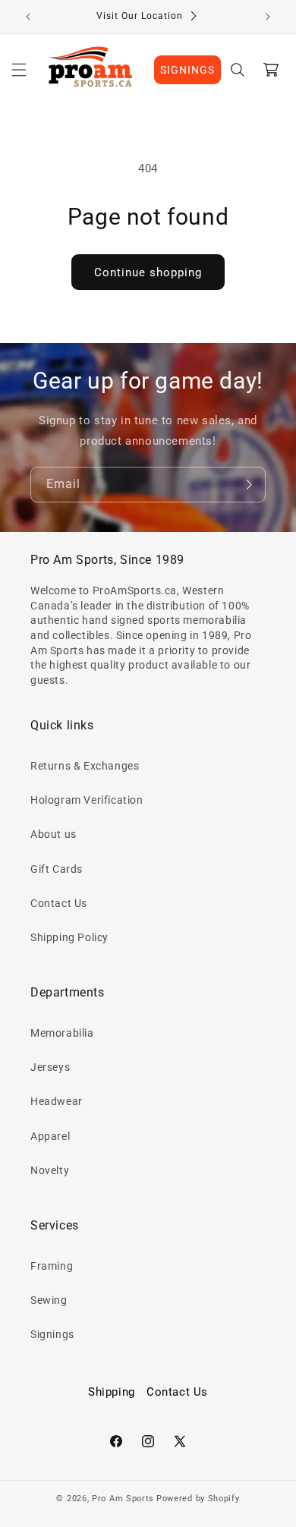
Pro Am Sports (123, 1498)
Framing (51, 1266)
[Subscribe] (248, 484)
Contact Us (58, 903)
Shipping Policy (69, 937)
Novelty (49, 1170)
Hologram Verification (86, 800)
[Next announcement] (268, 16)
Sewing (49, 1300)
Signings (52, 1334)
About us (53, 834)
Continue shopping (148, 272)
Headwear (56, 1101)
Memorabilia (62, 1033)
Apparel (50, 1136)
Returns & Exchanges (84, 766)
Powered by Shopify (198, 1498)
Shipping (111, 1392)
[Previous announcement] (28, 16)
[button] (19, 70)
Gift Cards (56, 869)
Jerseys (50, 1067)
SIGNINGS (187, 70)
